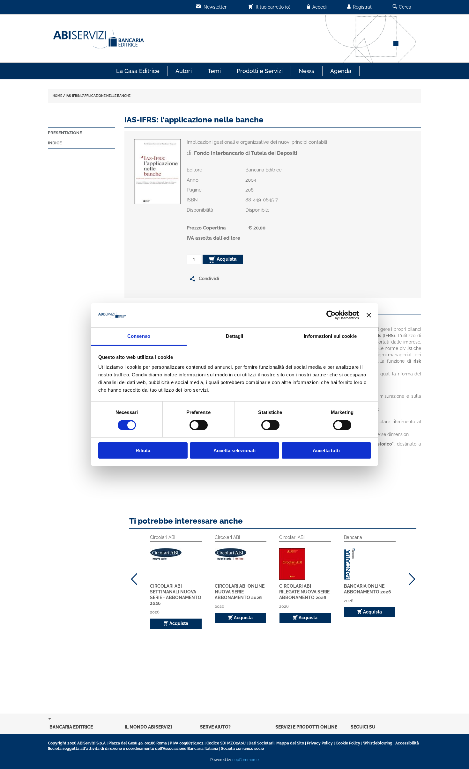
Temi (214, 71)
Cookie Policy (348, 743)
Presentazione (65, 132)
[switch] (199, 425)
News (306, 71)
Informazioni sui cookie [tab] (330, 336)
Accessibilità (407, 743)
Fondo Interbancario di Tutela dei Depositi (245, 153)
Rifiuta (143, 450)
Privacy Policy (320, 743)
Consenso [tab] (138, 336)
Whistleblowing (377, 743)
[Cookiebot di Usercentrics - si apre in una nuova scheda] (331, 315)
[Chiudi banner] (369, 315)
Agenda (340, 71)
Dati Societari (261, 743)
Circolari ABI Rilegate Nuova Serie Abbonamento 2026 (304, 592)
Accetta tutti (326, 450)
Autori (183, 71)
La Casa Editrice (138, 71)
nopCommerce (245, 760)
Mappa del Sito (290, 743)
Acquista (226, 259)
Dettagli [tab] (234, 336)
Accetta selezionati (234, 450)
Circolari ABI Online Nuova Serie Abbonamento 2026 (239, 592)
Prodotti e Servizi (260, 71)
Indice (55, 143)
